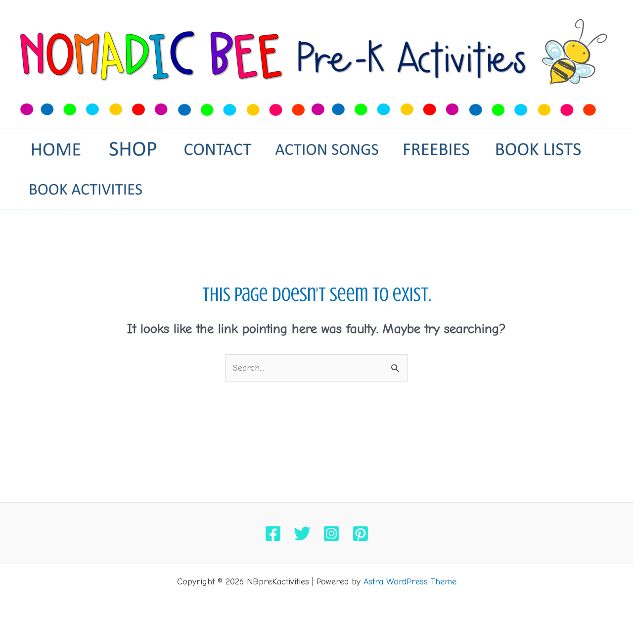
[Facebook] (273, 533)
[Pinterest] (360, 533)
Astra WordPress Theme (409, 581)
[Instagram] (331, 533)
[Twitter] (302, 533)
